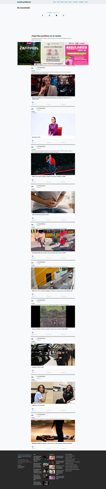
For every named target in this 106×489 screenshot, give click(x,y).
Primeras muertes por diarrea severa (40, 214)
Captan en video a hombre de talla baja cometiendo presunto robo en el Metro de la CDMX (37, 477)
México (54, 2)
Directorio (19, 465)
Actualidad (75, 2)
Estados (33, 227)
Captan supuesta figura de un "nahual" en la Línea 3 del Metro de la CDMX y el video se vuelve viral (37, 459)
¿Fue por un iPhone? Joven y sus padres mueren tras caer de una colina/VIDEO (50, 329)
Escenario (34, 149)
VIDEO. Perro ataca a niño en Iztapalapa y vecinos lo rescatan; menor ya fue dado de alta (52, 291)
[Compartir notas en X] (56, 15)
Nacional (33, 70)
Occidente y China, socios (38, 367)
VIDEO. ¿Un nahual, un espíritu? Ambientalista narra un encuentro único (37, 483)
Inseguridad (81, 2)
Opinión (66, 2)
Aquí (40, 40)
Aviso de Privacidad (21, 466)
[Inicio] (24, 2)
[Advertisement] (37, 27)
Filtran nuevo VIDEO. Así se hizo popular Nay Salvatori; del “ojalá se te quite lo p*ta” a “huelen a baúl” (51, 98)
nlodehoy (50, 12)
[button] (49, 15)
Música (86, 2)
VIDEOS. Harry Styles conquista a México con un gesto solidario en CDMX (48, 176)
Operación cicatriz (36, 137)
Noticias (70, 2)
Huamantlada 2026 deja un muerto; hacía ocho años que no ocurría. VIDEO (49, 252)
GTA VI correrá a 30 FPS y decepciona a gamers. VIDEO (60, 477)
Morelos (62, 2)
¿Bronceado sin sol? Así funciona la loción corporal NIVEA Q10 (60, 467)
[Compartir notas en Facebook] (42, 15)
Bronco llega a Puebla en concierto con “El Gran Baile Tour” (60, 462)
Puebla (58, 2)
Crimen (33, 265)
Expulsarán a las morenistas (38, 405)
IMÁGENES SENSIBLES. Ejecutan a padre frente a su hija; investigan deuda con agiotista (52, 443)
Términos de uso (20, 467)
